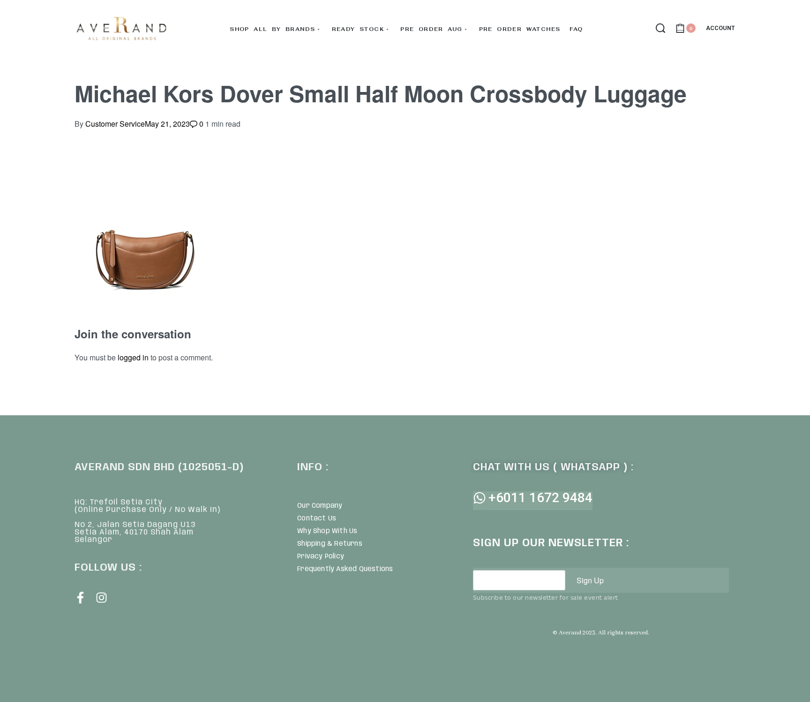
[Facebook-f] (80, 597)
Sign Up (590, 580)
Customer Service (115, 123)
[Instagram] (101, 597)
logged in (133, 357)
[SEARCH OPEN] (660, 28)
